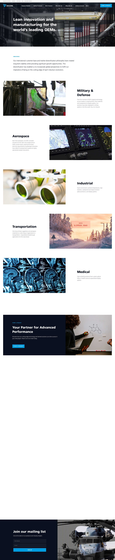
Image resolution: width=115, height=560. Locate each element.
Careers (13, 1)
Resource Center (28, 1)
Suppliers (18, 1)
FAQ (22, 1)
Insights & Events (7, 1)
